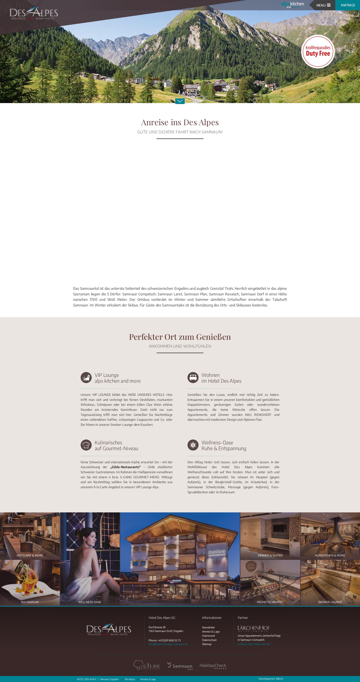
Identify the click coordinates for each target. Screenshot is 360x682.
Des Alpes (130, 679)
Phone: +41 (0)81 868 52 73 (165, 640)
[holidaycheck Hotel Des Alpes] (213, 665)
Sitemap (207, 644)
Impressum (208, 635)
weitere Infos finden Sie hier (254, 644)
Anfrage (348, 5)
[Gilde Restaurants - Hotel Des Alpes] (147, 665)
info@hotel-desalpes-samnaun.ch (168, 644)
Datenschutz (209, 640)
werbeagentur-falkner (272, 678)
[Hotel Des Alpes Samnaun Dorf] (33, 13)
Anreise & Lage (211, 631)
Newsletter (208, 627)
